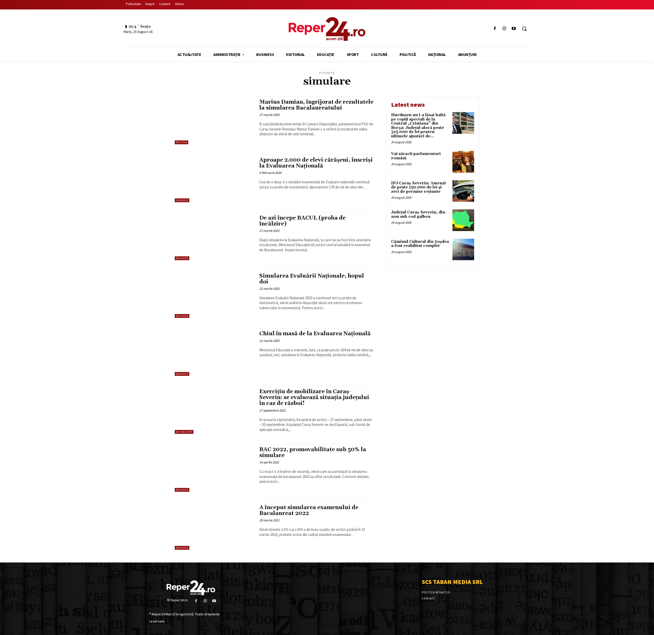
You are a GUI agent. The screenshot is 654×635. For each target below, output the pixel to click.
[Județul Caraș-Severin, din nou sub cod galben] (463, 220)
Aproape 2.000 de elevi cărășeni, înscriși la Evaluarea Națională (316, 163)
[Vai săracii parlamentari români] (463, 162)
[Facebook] (494, 28)
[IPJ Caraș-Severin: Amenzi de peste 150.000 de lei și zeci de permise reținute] (463, 191)
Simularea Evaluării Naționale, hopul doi (311, 279)
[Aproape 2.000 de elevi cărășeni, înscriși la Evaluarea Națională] (214, 178)
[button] (524, 28)
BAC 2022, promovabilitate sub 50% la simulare (312, 452)
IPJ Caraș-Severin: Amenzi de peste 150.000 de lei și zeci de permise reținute (418, 187)
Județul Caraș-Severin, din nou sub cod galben (418, 214)
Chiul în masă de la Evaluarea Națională (315, 333)
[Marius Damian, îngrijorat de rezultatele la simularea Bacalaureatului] (214, 120)
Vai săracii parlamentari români (416, 156)
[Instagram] (504, 28)
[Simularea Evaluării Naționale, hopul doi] (214, 294)
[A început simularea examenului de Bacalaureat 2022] (214, 526)
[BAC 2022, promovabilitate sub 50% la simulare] (214, 468)
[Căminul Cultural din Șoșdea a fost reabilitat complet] (463, 249)
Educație (182, 200)
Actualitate (184, 432)
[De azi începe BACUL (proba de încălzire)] (214, 236)
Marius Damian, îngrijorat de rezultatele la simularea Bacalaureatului (316, 105)
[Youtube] (513, 28)
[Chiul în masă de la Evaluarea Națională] (214, 352)
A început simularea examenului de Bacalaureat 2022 (308, 510)
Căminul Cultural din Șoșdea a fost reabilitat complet (420, 243)
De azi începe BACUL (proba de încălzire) (302, 221)
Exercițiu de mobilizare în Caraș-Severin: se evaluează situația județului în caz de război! (314, 397)
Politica (181, 142)
